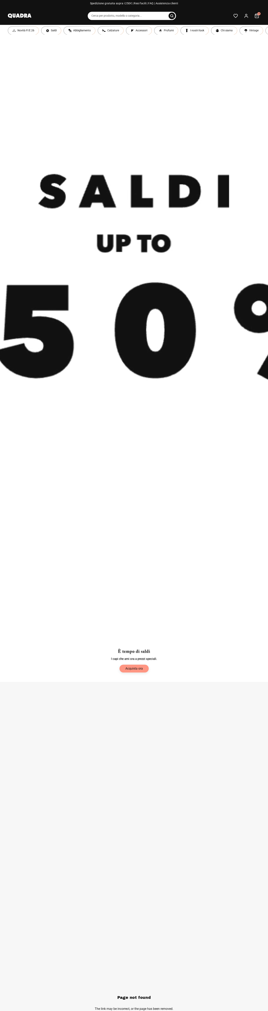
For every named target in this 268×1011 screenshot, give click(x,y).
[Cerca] (172, 16)
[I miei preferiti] (235, 16)
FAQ (150, 3)
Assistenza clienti (167, 3)
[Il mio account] (246, 16)
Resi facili (140, 3)
